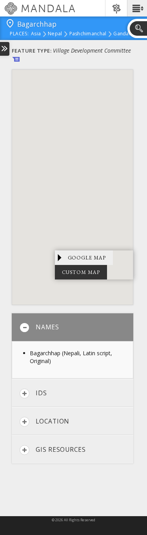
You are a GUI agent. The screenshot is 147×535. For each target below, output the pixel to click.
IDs (41, 393)
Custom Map (81, 272)
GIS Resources (61, 449)
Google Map (87, 257)
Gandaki (122, 34)
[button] (137, 8)
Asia (36, 34)
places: (19, 34)
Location (52, 421)
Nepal (55, 34)
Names (47, 327)
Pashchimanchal (88, 34)
